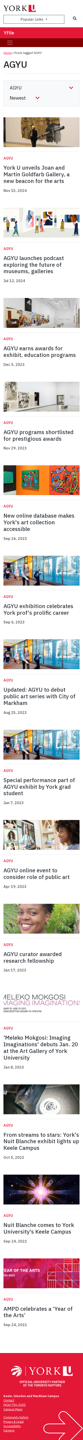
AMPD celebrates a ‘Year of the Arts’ (38, 1312)
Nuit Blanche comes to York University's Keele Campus (38, 1228)
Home (7, 53)
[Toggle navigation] (10, 42)
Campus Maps (13, 1409)
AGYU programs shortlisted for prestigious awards (38, 435)
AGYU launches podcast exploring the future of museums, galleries (33, 264)
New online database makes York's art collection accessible (38, 522)
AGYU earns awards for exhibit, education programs (39, 352)
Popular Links (32, 19)
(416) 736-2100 (14, 1405)
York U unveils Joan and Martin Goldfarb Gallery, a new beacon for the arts (36, 174)
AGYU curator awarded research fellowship (32, 957)
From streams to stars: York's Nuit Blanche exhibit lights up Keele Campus (41, 1141)
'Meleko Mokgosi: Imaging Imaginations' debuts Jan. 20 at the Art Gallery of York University (40, 1047)
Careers (9, 1430)
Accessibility (12, 1426)
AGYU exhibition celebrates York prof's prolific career (38, 609)
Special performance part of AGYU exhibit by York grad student (39, 786)
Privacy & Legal (13, 1422)
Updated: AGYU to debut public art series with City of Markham (39, 696)
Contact (8, 1400)
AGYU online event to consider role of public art (36, 874)
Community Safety (15, 1417)
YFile (9, 33)
